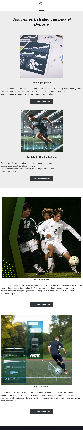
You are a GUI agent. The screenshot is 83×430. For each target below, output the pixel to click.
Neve (29, 428)
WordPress (52, 428)
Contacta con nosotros (41, 101)
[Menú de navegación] (41, 9)
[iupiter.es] (41, 3)
